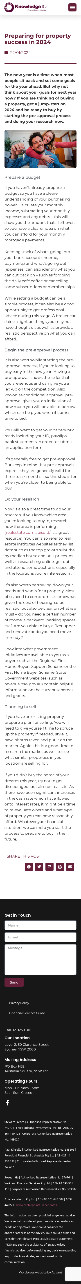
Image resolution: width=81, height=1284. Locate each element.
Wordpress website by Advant (40, 1272)
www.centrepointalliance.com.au (37, 1205)
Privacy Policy (19, 1003)
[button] (72, 7)
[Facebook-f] (7, 1102)
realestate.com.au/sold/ (28, 532)
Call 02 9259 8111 (17, 1030)
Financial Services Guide (27, 1013)
